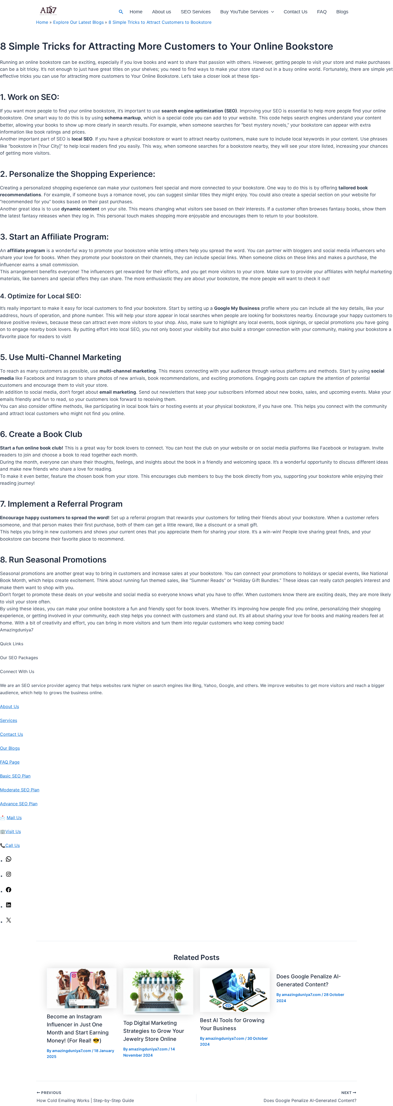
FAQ (322, 11)
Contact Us (295, 11)
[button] (121, 12)
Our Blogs (10, 748)
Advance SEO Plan (18, 803)
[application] (271, 12)
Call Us (12, 845)
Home (136, 11)
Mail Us (14, 817)
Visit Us (13, 831)
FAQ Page (10, 762)
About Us (9, 706)
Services (8, 720)
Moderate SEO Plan (19, 789)
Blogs (342, 11)
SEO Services (196, 11)
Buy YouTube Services (244, 11)
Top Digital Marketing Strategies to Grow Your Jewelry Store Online (153, 1031)
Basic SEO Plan (15, 776)
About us (161, 11)
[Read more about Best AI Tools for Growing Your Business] (235, 989)
